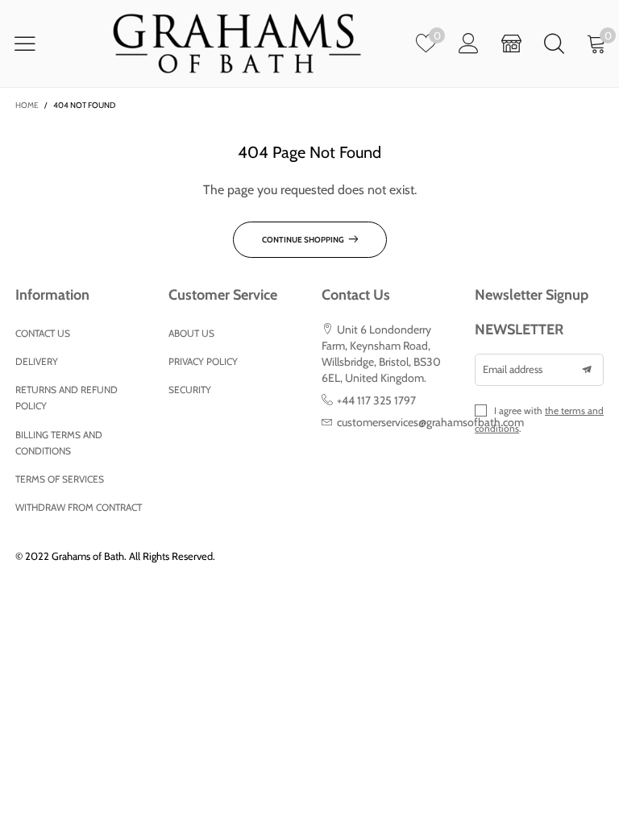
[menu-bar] (35, 43)
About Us (191, 333)
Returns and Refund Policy (66, 397)
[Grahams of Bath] (237, 43)
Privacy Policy (203, 361)
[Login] (468, 43)
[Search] (554, 43)
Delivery (36, 361)
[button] (587, 370)
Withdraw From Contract (78, 507)
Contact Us (42, 333)
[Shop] (511, 43)
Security (189, 389)
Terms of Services (59, 479)
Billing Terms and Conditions (58, 443)
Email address (512, 369)
